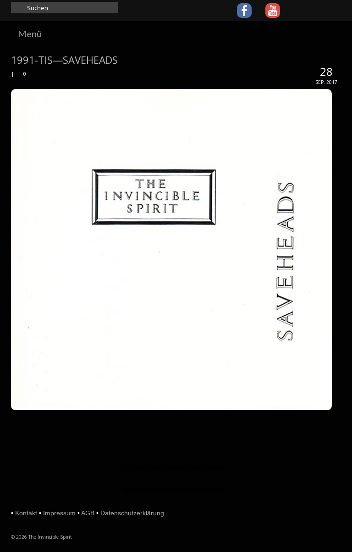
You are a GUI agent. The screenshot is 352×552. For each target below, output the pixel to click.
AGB (87, 513)
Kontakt (26, 513)
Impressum (59, 513)
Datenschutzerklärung (132, 513)
